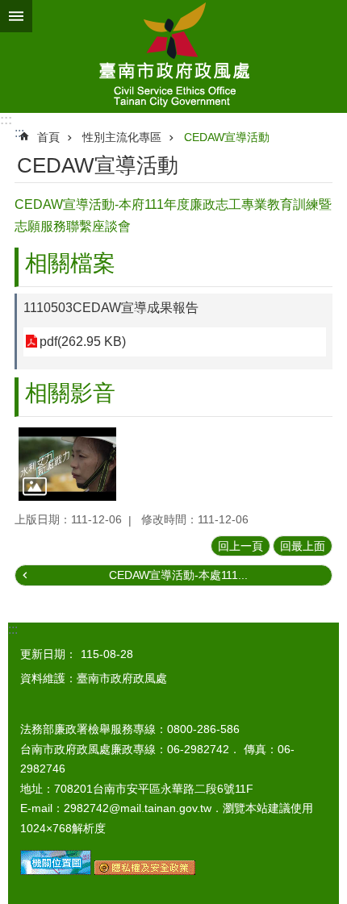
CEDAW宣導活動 (227, 137)
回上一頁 (240, 545)
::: (6, 120)
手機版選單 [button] (16, 16)
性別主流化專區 (121, 137)
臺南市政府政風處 (173, 56)
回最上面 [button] (302, 545)
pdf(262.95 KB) (83, 341)
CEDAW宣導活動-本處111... (178, 575)
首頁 (48, 137)
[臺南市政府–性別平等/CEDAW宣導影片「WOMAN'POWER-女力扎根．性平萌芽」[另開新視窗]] (67, 464)
